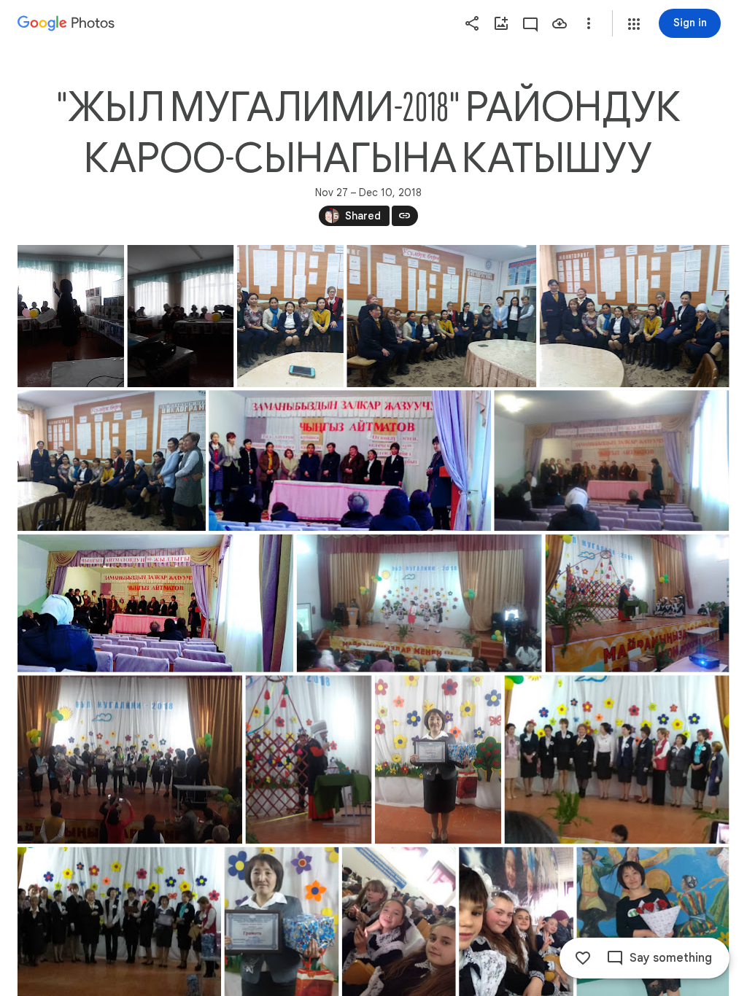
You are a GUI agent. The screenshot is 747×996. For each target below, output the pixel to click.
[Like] (582, 958)
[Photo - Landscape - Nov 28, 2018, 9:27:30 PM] (350, 460)
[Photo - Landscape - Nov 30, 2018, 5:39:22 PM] (130, 759)
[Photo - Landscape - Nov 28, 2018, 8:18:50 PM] (112, 460)
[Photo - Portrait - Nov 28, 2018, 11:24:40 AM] (290, 316)
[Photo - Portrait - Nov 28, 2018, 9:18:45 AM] (71, 316)
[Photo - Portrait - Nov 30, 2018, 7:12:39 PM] (438, 759)
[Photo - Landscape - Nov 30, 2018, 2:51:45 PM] (637, 603)
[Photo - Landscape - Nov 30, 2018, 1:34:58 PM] (419, 603)
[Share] (472, 23)
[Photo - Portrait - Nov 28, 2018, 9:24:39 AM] (180, 316)
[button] (634, 24)
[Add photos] (501, 23)
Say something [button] (671, 958)
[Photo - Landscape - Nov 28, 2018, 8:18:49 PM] (634, 316)
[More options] (588, 23)
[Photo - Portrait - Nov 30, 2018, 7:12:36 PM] (308, 759)
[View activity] (530, 23)
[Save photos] (559, 23)
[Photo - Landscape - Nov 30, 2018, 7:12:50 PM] (617, 759)
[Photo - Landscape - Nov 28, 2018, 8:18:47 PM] (441, 316)
